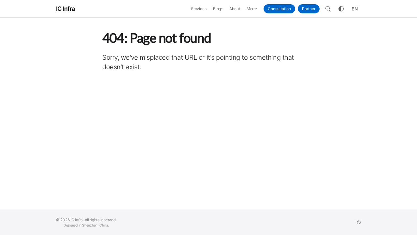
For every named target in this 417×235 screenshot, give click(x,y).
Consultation (279, 8)
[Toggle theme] (341, 9)
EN (355, 8)
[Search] (328, 9)
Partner (308, 8)
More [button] (251, 8)
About (234, 8)
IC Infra (65, 8)
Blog (217, 8)
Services (199, 8)
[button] (223, 8)
